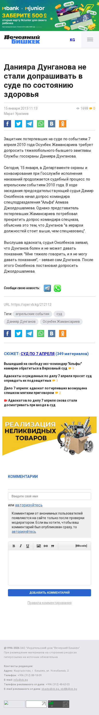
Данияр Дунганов (21, 321)
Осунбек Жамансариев (61, 321)
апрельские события (32, 314)
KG (72, 40)
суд (59, 314)
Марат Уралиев (16, 114)
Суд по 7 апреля (38, 354)
